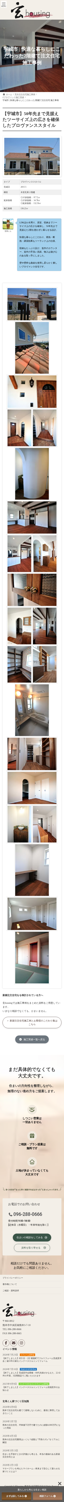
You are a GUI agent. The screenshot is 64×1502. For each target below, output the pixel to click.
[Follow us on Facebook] (6, 1343)
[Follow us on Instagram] (21, 1343)
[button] (32, 1022)
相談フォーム (46, 1496)
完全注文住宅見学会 (28, 1369)
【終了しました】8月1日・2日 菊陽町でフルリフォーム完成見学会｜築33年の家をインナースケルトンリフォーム (32, 1359)
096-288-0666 (27, 1214)
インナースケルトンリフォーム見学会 (33, 1384)
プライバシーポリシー (13, 1278)
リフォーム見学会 (27, 1355)
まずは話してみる (15, 1496)
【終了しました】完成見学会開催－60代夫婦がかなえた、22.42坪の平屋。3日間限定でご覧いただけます (31, 1374)
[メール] (13, 1343)
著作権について (10, 1284)
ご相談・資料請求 (11, 1290)
